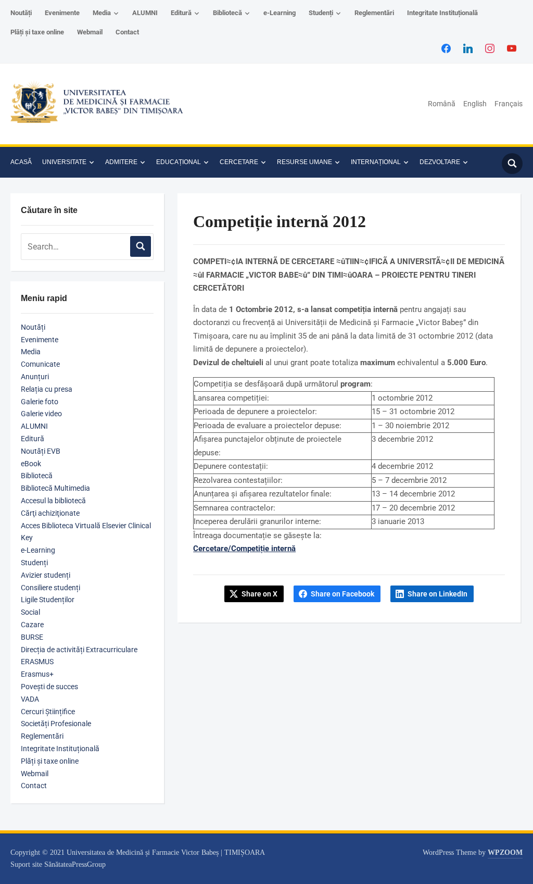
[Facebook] (446, 48)
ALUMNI (145, 13)
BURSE (32, 637)
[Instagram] (490, 48)
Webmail (90, 32)
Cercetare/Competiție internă (244, 548)
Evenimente (62, 13)
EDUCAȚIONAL (178, 162)
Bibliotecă (227, 13)
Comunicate (40, 364)
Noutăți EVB (40, 451)
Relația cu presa (46, 389)
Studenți (321, 13)
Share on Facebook (342, 594)
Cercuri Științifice (48, 711)
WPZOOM (505, 852)
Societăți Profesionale (56, 723)
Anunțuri (35, 376)
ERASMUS (37, 661)
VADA (30, 699)
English (475, 103)
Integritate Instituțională (442, 13)
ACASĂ (21, 162)
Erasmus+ (37, 674)
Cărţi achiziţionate (50, 513)
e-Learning (279, 13)
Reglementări (374, 13)
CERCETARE (239, 162)
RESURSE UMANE (304, 162)
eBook (31, 463)
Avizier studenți (45, 575)
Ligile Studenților (47, 599)
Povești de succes (49, 686)
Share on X (259, 594)
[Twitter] (468, 48)
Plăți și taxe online (37, 32)
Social (30, 612)
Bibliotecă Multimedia (55, 488)
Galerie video (41, 413)
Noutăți (21, 13)
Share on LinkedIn (437, 594)
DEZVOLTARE (440, 162)
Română (441, 103)
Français (508, 103)
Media (102, 13)
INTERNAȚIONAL (376, 162)
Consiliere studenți (50, 587)
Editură (181, 13)
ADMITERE (121, 162)
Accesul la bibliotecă (53, 500)
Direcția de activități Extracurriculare (79, 649)
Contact (127, 32)
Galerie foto (39, 401)
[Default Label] (512, 48)
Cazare (32, 624)
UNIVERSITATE (64, 162)
